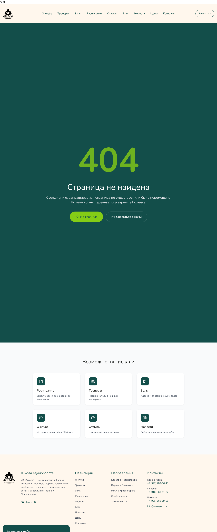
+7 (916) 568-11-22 (157, 492)
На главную (88, 217)
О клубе (47, 13)
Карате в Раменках (122, 485)
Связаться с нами (129, 217)
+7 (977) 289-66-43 (157, 483)
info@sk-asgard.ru (157, 506)
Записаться (204, 13)
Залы (77, 13)
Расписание (94, 13)
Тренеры (63, 13)
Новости (139, 13)
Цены (154, 13)
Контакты (169, 13)
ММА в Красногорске (123, 490)
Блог (126, 13)
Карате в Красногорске (124, 479)
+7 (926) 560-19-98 (157, 500)
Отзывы (112, 13)
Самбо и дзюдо (119, 496)
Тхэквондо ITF (119, 501)
